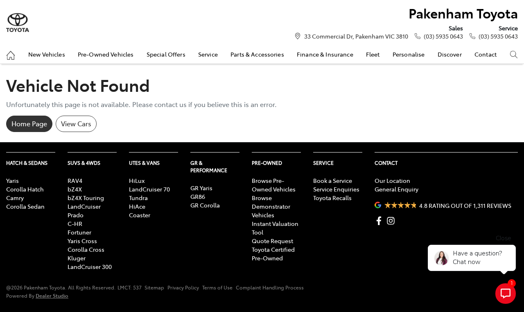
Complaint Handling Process (270, 287)
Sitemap (154, 287)
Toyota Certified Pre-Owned (273, 253)
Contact (485, 54)
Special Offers (166, 54)
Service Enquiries (336, 189)
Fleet (373, 54)
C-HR (75, 223)
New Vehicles (46, 54)
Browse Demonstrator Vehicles (271, 206)
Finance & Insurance (325, 54)
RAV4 (75, 180)
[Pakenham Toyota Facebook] (380, 220)
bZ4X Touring (86, 198)
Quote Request (272, 241)
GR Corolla (205, 205)
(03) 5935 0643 (443, 36)
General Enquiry (396, 189)
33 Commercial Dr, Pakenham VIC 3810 (356, 36)
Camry (15, 198)
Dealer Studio (52, 295)
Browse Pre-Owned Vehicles (274, 184)
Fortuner (79, 232)
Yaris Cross (82, 241)
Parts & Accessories (257, 54)
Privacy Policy (183, 287)
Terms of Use (217, 287)
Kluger (77, 258)
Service (208, 54)
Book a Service (332, 180)
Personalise (409, 54)
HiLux (137, 180)
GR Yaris (201, 188)
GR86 (197, 196)
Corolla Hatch (25, 189)
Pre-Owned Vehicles (106, 54)
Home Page (29, 123)
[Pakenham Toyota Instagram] (392, 220)
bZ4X (75, 189)
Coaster (139, 215)
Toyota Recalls (332, 198)
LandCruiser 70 (149, 189)
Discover (450, 54)
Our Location (392, 180)
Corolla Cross (86, 249)
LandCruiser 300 (90, 266)
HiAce (137, 206)
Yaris (12, 180)
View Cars (76, 123)
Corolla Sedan (25, 206)
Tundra (138, 198)
